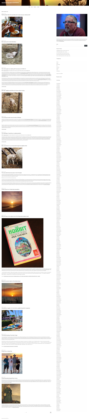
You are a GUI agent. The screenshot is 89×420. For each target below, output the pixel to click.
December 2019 (58, 187)
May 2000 (57, 406)
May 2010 (57, 304)
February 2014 (58, 271)
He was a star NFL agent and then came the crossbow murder (63, 55)
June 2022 (57, 148)
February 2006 (58, 370)
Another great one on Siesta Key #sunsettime (10, 189)
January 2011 (57, 297)
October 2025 (58, 96)
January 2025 (58, 108)
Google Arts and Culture (16, 407)
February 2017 (58, 227)
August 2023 (57, 130)
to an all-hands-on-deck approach (29, 82)
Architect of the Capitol (47, 184)
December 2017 (58, 214)
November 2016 (58, 231)
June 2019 (57, 195)
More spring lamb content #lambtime (9, 41)
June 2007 (57, 349)
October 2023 (58, 127)
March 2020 (57, 183)
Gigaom (57, 63)
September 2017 (58, 218)
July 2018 (57, 205)
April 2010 (57, 305)
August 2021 (57, 161)
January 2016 (58, 243)
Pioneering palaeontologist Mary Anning (9, 378)
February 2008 (58, 339)
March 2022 (57, 152)
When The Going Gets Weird (59, 40)
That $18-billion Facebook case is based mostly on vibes (62, 50)
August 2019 (57, 192)
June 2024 (57, 117)
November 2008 (58, 327)
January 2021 (57, 170)
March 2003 (57, 387)
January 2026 (58, 92)
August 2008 (57, 331)
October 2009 (58, 313)
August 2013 (57, 279)
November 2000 (58, 400)
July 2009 (57, 317)
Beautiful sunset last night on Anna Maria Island (11, 281)
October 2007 (58, 344)
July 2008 (57, 332)
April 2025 (57, 104)
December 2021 (58, 156)
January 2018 (58, 213)
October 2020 (58, 174)
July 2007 (57, 348)
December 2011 (58, 287)
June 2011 (57, 291)
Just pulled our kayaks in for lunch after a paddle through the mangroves (16, 308)
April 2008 (57, 336)
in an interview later (46, 269)
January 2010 (58, 309)
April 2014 (57, 270)
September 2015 (58, 248)
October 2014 (58, 262)
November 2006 (58, 358)
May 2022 (57, 149)
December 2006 (58, 357)
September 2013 (58, 278)
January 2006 (58, 371)
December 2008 (58, 326)
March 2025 (57, 105)
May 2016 (57, 239)
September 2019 (58, 191)
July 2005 (57, 379)
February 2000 (58, 409)
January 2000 (58, 410)
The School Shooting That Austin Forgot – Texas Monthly (11, 346)
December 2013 (58, 274)
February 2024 (58, 122)
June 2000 (57, 405)
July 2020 (57, 178)
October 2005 (58, 375)
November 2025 (58, 95)
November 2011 (58, 288)
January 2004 (58, 383)
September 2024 (58, 113)
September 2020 (58, 175)
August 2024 (57, 114)
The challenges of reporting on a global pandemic (11, 133)
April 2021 (57, 166)
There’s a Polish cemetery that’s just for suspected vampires (63, 54)
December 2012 (58, 283)
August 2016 (57, 235)
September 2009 (58, 314)
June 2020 (57, 179)
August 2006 (57, 362)
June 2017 (57, 222)
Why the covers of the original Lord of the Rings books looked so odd (15, 216)
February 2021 (58, 169)
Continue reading (4, 86)
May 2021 (57, 165)
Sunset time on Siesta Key (7, 351)
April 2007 (57, 352)
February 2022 (58, 153)
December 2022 (58, 140)
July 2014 (57, 266)
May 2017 (57, 223)
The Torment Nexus (62, 41)
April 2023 (57, 135)
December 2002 (58, 388)
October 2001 (58, 392)
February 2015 (58, 257)
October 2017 (58, 217)
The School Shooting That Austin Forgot (9, 335)
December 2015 (58, 244)
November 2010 (58, 300)
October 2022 (58, 143)
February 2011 (58, 296)
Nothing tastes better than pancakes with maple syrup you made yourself (16, 14)
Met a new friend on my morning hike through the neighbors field (14, 145)
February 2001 (58, 397)
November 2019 (58, 188)
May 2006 (57, 366)
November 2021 (58, 157)
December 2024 (58, 109)
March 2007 (57, 353)
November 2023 (58, 126)
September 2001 (58, 393)
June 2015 (57, 252)
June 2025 (57, 101)
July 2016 (57, 236)
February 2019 (58, 200)
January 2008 (58, 340)
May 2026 (57, 87)
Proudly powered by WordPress (4, 418)
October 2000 (58, 401)
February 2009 (58, 323)
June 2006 (57, 365)
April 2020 (57, 182)
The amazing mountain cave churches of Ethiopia (11, 117)
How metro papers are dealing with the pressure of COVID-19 (14, 68)
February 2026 (58, 91)
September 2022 (58, 144)
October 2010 (58, 301)
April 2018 (57, 209)
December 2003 (58, 384)
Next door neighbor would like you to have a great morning (13, 90)
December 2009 (58, 310)
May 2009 (57, 319)
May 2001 (57, 396)
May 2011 (57, 292)
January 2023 (58, 139)
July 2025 (57, 100)
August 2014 (57, 265)
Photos (57, 69)
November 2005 (58, 374)
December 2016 (58, 230)
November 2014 (58, 261)
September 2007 (58, 345)
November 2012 (58, 284)
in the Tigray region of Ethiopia (29, 119)
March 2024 (57, 121)
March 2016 (57, 240)
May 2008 (57, 335)
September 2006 (58, 361)
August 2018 (57, 204)
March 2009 (57, 322)
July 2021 (57, 162)
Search (57, 44)
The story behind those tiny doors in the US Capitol (12, 172)
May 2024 (57, 118)
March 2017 (57, 226)
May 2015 (57, 253)
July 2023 (57, 131)
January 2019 (58, 201)
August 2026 (57, 83)
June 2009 (57, 318)
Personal (57, 68)
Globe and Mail (58, 64)
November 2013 (58, 275)
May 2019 (57, 196)
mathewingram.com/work (10, 2)
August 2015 (57, 249)
